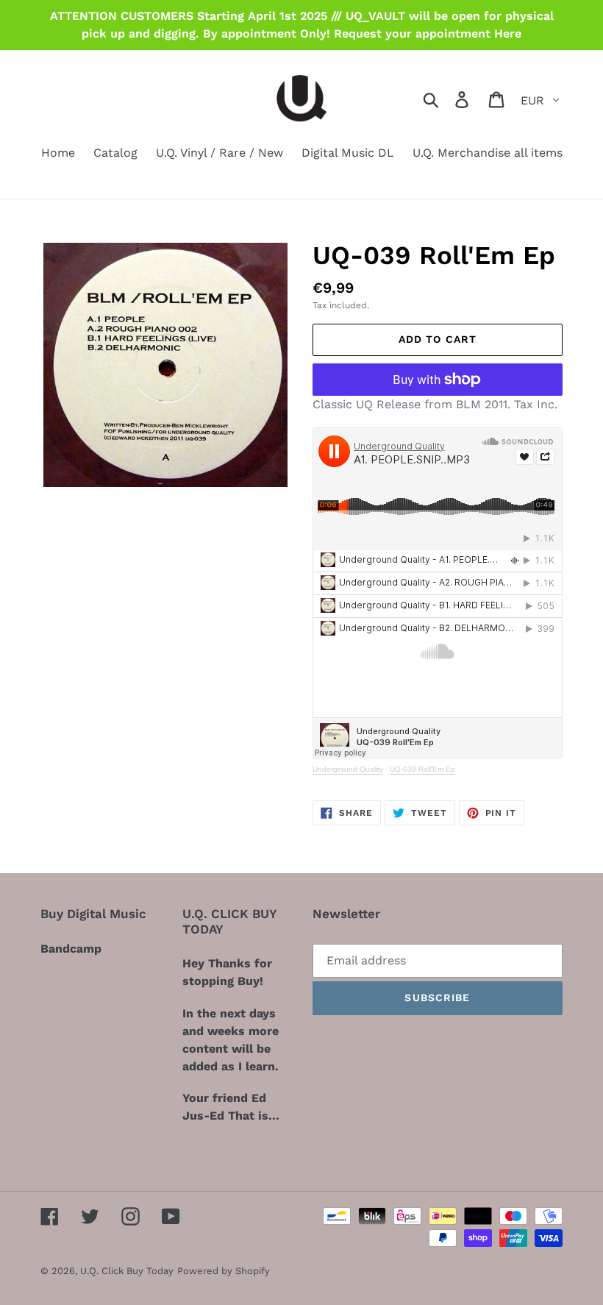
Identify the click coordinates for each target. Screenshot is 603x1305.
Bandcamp (70, 949)
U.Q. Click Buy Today (127, 1270)
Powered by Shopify (223, 1270)
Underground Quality (348, 769)
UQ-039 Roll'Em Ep (422, 769)
